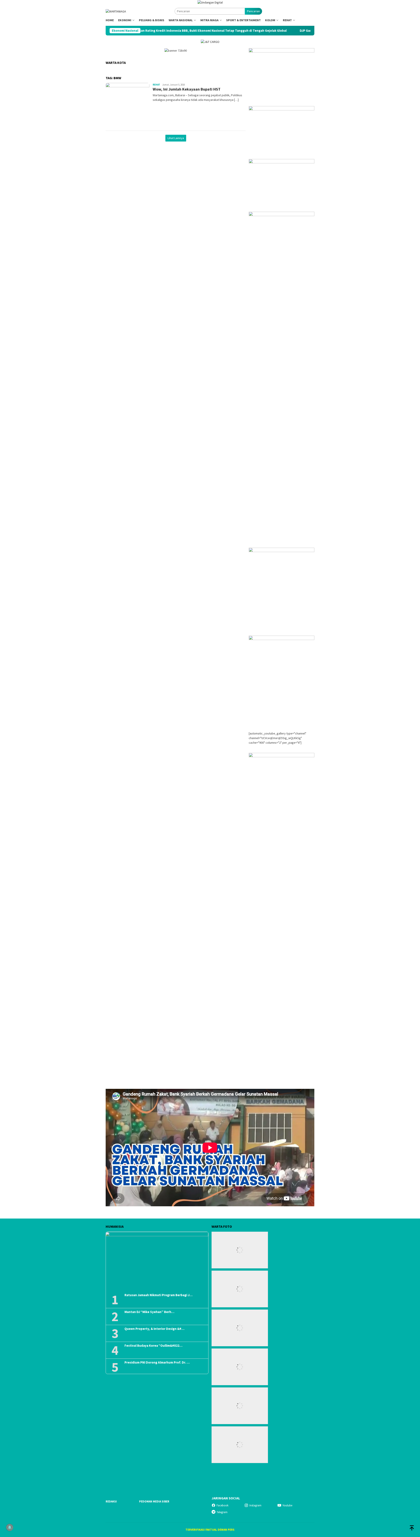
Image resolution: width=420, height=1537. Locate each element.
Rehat (156, 84)
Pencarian (253, 11)
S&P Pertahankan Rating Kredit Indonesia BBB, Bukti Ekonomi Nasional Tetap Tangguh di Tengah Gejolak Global (145, 31)
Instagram (255, 1505)
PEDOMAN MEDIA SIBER (154, 1501)
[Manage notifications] (9, 1527)
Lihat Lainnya (176, 138)
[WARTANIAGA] (116, 11)
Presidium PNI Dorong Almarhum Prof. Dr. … (157, 1362)
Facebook (222, 1505)
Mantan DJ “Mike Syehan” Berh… (149, 1312)
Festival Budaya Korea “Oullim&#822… (153, 1346)
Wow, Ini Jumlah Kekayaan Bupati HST (186, 89)
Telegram (222, 1512)
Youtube (287, 1505)
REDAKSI (111, 1501)
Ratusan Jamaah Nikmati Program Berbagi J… (158, 1295)
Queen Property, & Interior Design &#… (154, 1329)
